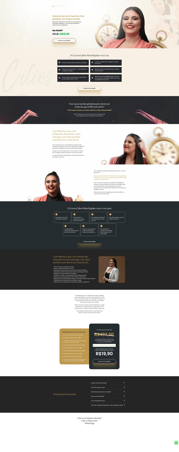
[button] (108, 383)
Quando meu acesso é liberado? (99, 383)
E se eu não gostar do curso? (98, 400)
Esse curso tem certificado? (97, 396)
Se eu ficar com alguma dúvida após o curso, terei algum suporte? (107, 405)
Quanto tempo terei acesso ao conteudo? (101, 391)
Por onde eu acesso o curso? (98, 387)
